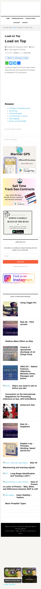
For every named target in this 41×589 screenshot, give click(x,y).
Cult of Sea (20, 8)
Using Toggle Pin (28, 303)
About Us (8, 526)
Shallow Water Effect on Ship (19, 341)
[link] (6, 570)
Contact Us (20, 526)
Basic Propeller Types (15, 503)
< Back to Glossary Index (17, 58)
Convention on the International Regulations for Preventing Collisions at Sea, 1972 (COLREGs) (19, 396)
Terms (14, 526)
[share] (18, 569)
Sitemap (27, 526)
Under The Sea (13, 570)
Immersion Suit (27, 405)
